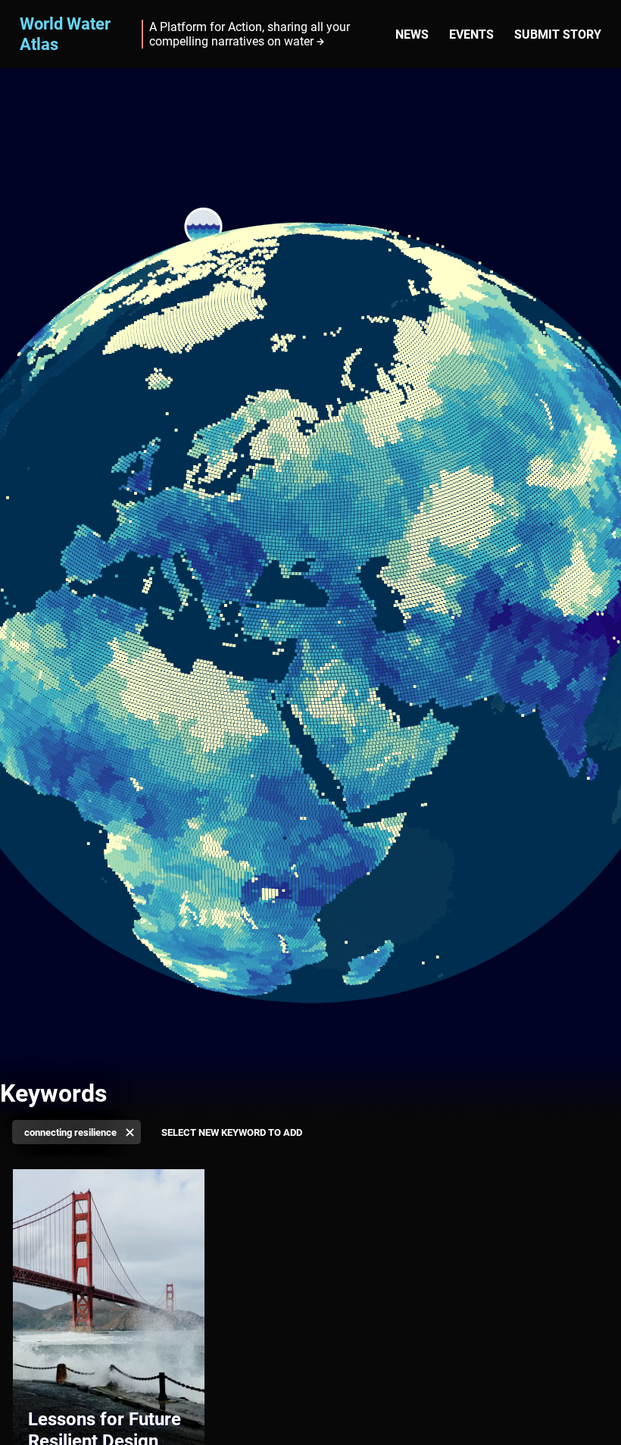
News (412, 34)
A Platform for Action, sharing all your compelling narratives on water (249, 34)
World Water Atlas (65, 34)
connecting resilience (70, 1132)
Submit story (557, 34)
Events (471, 34)
